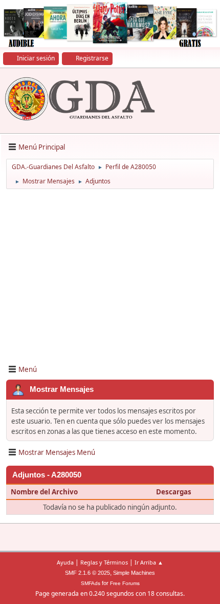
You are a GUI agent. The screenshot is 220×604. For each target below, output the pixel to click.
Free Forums (125, 583)
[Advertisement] (110, 276)
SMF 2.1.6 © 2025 (87, 573)
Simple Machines (134, 573)
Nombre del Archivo (45, 491)
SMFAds (90, 583)
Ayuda (65, 562)
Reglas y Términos (104, 562)
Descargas (173, 491)
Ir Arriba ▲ (149, 562)
